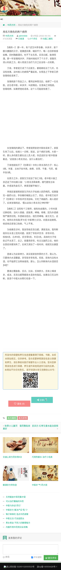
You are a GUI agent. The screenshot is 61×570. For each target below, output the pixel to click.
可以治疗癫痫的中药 (15, 501)
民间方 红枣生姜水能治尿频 (45, 425)
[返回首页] (4, 24)
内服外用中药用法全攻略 (17, 526)
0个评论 (33, 38)
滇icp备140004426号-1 (47, 566)
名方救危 (12, 417)
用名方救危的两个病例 (15, 31)
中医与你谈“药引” (13, 505)
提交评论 (51, 557)
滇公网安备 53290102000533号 (20, 566)
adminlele (23, 35)
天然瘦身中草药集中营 (16, 496)
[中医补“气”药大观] (45, 472)
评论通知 (38, 557)
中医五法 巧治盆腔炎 (15, 518)
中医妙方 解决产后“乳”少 (17, 509)
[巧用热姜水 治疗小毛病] (45, 444)
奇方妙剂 (22, 417)
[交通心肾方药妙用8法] (16, 444)
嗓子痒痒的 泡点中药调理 (17, 514)
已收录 (21, 38)
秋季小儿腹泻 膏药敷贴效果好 (16, 427)
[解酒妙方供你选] (16, 472)
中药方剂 (11, 24)
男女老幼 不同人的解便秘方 (18, 522)
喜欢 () (21, 403)
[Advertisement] (30, 118)
